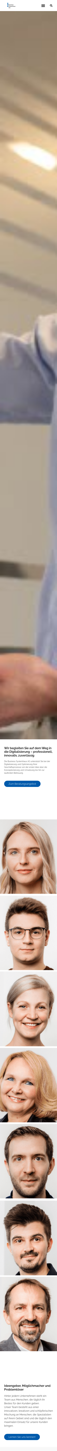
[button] (43, 5)
